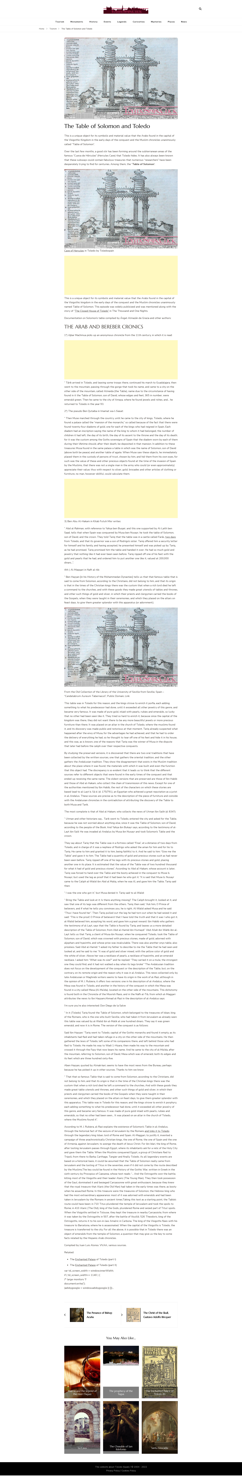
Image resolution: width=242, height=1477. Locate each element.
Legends (121, 21)
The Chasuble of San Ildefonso (121, 1448)
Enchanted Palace (85, 1259)
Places (171, 21)
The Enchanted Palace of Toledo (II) (160, 1392)
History (93, 21)
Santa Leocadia (159, 1448)
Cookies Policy (129, 1470)
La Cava (82, 1448)
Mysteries (156, 21)
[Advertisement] (121, 275)
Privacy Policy (113, 1470)
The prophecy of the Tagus (121, 1392)
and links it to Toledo (157, 1131)
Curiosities (139, 21)
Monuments (76, 21)
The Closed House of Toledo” (92, 311)
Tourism (59, 21)
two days (170, 537)
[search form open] (200, 9)
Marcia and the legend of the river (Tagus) (82, 1392)
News (184, 21)
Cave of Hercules (74, 250)
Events (107, 21)
